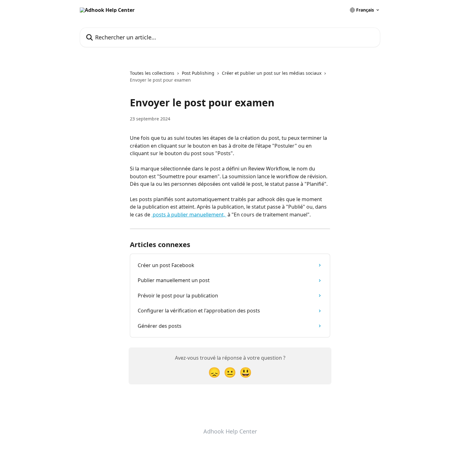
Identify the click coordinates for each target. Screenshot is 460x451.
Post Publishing (198, 73)
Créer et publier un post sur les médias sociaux (271, 73)
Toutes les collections (152, 73)
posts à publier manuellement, (188, 214)
